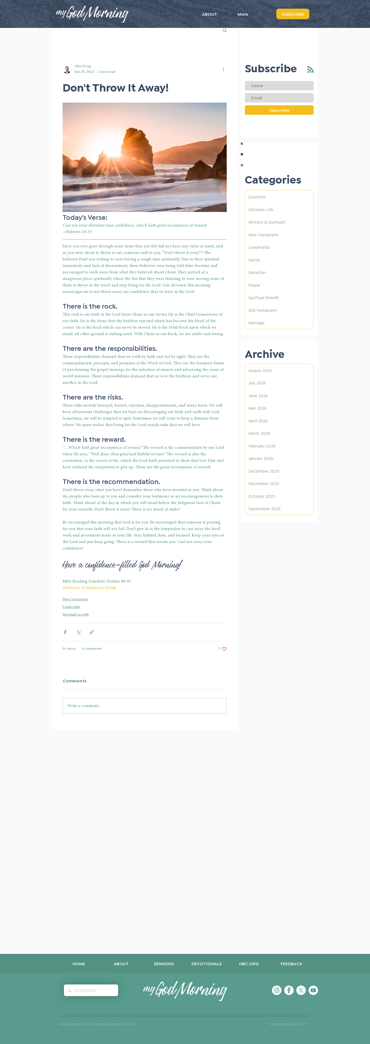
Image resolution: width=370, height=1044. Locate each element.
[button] (224, 30)
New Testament (75, 599)
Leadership (71, 607)
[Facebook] (289, 990)
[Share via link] (91, 632)
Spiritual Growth (76, 615)
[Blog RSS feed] (310, 69)
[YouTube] (313, 990)
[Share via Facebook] (65, 632)
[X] (301, 990)
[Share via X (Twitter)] (78, 632)
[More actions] (223, 69)
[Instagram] (276, 990)
